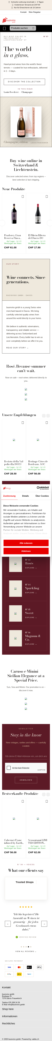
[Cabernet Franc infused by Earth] (14, 818)
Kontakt (23, 12)
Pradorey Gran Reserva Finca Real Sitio (12, 237)
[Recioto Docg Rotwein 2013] (14, 440)
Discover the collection (24, 82)
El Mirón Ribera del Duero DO (37, 237)
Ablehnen (26, 551)
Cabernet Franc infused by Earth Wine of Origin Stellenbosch (13, 841)
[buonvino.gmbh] (9, 20)
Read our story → (17, 348)
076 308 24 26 (14, 1002)
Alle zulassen (26, 543)
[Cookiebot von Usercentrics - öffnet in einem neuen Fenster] (37, 488)
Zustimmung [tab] (9, 496)
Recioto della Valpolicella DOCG (14, 463)
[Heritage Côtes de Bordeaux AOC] (38, 440)
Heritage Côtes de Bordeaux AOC (38, 463)
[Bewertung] (21, 946)
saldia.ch (35, 1039)
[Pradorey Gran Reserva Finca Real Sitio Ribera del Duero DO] (14, 214)
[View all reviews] (26, 892)
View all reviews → (26, 951)
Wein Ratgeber (34, 12)
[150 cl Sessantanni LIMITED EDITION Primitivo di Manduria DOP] (38, 818)
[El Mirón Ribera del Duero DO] (38, 214)
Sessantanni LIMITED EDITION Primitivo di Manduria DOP (38, 841)
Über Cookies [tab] (42, 496)
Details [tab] (25, 496)
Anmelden (26, 780)
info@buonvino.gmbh (16, 1005)
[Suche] (33, 28)
